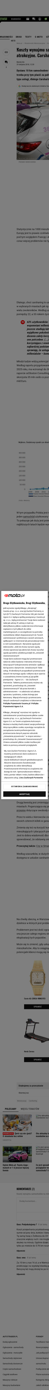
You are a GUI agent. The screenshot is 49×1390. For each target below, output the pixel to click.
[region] (24, 695)
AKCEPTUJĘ (24, 794)
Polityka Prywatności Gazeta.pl (16, 703)
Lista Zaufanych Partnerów (31, 778)
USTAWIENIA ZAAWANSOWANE (24, 786)
